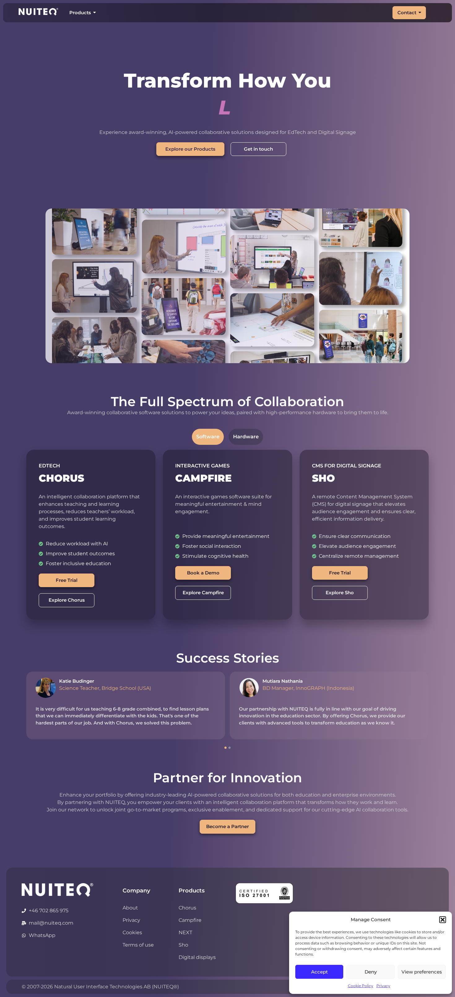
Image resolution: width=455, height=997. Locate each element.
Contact (406, 12)
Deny (371, 972)
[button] (443, 920)
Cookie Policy (360, 985)
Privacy (383, 985)
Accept (319, 972)
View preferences (421, 972)
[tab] (208, 437)
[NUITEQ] (57, 890)
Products (80, 12)
